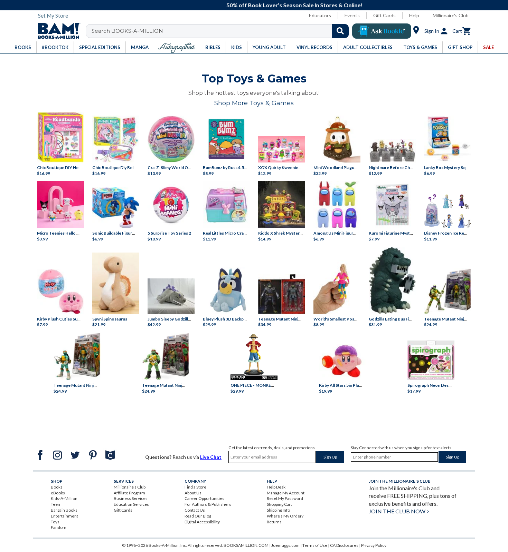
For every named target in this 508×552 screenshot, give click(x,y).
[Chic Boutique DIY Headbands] (60, 137)
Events (352, 15)
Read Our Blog (198, 516)
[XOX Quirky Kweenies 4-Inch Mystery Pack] (281, 149)
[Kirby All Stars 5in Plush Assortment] (342, 360)
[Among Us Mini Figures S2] (336, 204)
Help (414, 15)
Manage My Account (285, 492)
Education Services (131, 504)
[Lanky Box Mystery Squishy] (447, 139)
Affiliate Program (129, 492)
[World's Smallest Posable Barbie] (336, 287)
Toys (55, 521)
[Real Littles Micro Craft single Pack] (226, 204)
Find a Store (195, 487)
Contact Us (195, 510)
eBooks (58, 492)
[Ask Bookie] (381, 31)
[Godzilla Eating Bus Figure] (392, 280)
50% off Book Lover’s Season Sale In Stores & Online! (258, 5)
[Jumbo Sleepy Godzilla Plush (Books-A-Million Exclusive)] (171, 296)
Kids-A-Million (64, 498)
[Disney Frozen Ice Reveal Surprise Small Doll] (447, 211)
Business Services (131, 498)
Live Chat (211, 457)
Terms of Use (314, 545)
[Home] (57, 31)
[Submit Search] (340, 31)
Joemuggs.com (285, 545)
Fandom (58, 527)
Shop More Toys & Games (254, 103)
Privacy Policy (373, 545)
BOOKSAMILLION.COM (246, 545)
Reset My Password (285, 498)
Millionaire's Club (451, 15)
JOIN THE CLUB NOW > (399, 511)
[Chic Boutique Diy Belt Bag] (115, 139)
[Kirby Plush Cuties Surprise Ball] (60, 291)
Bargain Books (64, 510)
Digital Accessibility (202, 521)
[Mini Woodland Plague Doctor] (336, 139)
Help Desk (276, 487)
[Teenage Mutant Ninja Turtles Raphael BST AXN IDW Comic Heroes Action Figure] (165, 356)
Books (57, 487)
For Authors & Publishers (208, 504)
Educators (320, 15)
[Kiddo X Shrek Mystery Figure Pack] (281, 204)
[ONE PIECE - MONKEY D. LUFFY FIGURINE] (254, 357)
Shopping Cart (279, 504)
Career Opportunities (204, 498)
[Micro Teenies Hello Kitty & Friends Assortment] (60, 204)
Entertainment (64, 516)
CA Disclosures (344, 545)
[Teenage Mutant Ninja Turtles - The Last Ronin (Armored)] (281, 294)
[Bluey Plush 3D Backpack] (226, 290)
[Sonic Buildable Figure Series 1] (115, 207)
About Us (193, 492)
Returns (274, 521)
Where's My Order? (285, 516)
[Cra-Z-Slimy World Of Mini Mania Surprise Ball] (171, 139)
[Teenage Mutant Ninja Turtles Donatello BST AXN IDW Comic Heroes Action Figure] (447, 291)
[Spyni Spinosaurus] (115, 283)
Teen (55, 504)
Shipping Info (278, 510)
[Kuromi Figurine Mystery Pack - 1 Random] (392, 204)
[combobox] (221, 31)
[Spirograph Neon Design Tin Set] (430, 360)
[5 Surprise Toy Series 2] (171, 204)
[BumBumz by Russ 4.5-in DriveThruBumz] (226, 139)
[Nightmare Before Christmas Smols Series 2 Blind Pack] (392, 150)
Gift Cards (384, 15)
